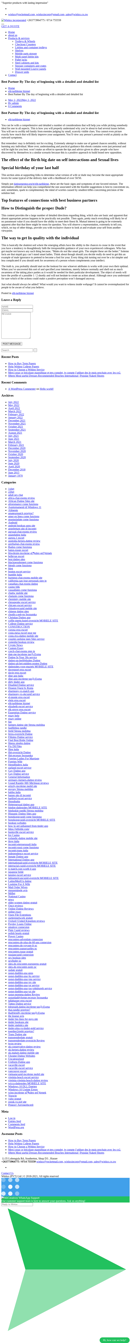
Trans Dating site (17, 1034)
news (11, 899)
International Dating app (21, 859)
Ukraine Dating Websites (21, 1055)
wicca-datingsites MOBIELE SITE (27, 1083)
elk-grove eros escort (19, 709)
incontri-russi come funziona (23, 847)
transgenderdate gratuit (20, 1037)
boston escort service (19, 571)
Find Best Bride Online (20, 740)
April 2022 (14, 408)
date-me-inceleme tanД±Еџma (24, 654)
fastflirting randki (17, 727)
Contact (12, 75)
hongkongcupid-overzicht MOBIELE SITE (31, 819)
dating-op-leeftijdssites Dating (24, 660)
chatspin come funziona (21, 596)
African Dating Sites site (21, 501)
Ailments (13, 510)
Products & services (19, 38)
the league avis (16, 1016)
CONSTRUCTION (19, 626)
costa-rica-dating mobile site (23, 635)
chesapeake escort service (22, 602)
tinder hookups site (18, 1022)
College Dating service (20, 623)
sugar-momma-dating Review (24, 994)
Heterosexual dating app (21, 804)
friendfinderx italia (18, 764)
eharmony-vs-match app (21, 691)
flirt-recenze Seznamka (20, 755)
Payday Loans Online (20, 924)
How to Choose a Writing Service (26, 369)
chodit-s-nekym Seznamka (22, 614)
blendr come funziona (20, 565)
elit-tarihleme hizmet (19, 91)
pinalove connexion (18, 927)
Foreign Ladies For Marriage (23, 758)
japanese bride (16, 871)
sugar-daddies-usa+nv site (22, 982)
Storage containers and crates (30, 65)
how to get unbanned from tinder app (28, 825)
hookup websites (17, 822)
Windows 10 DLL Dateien (22, 1086)
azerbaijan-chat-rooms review (24, 544)
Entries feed (14, 1121)
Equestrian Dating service (22, 712)
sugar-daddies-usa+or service (23, 985)
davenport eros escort (19, 669)
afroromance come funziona (23, 504)
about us (12, 35)
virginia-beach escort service (23, 1077)
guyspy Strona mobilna (20, 789)
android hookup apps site (21, 525)
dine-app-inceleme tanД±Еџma (25, 678)
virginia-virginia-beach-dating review (28, 1080)
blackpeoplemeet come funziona (25, 562)
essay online (14, 718)
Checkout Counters (25, 44)
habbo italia (14, 792)
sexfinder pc (14, 960)
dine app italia (15, 675)
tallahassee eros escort (20, 1000)
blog (10, 568)
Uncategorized (16, 1058)
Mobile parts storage (26, 53)
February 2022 (16, 414)
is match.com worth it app (22, 868)
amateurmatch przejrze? (21, 513)
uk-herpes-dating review (21, 1049)
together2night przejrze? (21, 1031)
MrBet (11, 893)
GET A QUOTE (10, 26)
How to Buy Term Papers (22, 363)
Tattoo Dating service (19, 1003)
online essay (14, 911)
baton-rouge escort (18, 550)
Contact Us (7, 1173)
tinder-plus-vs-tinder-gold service (26, 1028)
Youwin (12, 1095)
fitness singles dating (19, 743)
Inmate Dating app (18, 856)
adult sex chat (15, 494)
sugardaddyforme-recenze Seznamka (28, 997)
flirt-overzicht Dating (19, 752)
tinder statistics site (18, 1025)
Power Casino (15, 936)
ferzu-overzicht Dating (20, 734)
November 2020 (17, 451)
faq (10, 721)
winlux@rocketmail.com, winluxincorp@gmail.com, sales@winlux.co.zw (48, 14)
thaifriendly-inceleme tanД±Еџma (26, 1012)
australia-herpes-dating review (24, 540)
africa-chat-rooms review (21, 498)
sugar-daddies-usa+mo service (24, 979)
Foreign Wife (15, 761)
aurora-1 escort (16, 537)
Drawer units (22, 71)
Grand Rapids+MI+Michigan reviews (28, 783)
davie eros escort (17, 672)
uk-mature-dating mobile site (23, 1052)
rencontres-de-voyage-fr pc (22, 945)
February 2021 (16, 445)
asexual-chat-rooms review (22, 531)
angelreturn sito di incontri (22, 528)
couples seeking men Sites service (26, 639)
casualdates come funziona (22, 589)
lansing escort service (19, 875)
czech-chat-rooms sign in (21, 651)
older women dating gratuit (22, 902)
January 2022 (15, 417)
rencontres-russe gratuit (20, 951)
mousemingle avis (17, 890)
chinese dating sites (18, 611)
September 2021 (17, 429)
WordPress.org (16, 1127)
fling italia (13, 749)
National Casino (17, 896)
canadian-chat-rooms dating (23, 583)
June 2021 (13, 438)
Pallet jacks (21, 59)
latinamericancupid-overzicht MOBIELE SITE (33, 878)
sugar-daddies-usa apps (20, 973)
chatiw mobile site (18, 593)
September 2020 (17, 457)
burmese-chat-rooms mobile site (25, 577)
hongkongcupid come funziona (25, 816)
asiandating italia (17, 534)
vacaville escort (16, 1065)
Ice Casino (14, 835)
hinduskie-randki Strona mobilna (25, 810)
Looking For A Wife (19, 884)
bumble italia (15, 574)
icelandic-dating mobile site (23, 838)
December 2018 (16, 469)
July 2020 (13, 460)
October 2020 (15, 454)
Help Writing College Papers (23, 366)
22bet (11, 491)
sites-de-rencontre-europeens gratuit (27, 963)
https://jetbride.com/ (18, 829)
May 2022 (13, 405)
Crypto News (15, 645)
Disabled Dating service (21, 685)
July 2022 (13, 402)
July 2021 (13, 435)
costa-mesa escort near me (22, 632)
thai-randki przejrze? (19, 1009)
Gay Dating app (16, 770)
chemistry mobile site (19, 599)
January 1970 (15, 475)
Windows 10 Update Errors (23, 1089)
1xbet (11, 488)
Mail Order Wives (17, 887)
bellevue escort (16, 556)
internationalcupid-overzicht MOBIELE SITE (33, 862)
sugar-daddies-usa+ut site (21, 991)
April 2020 (14, 466)
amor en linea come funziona (23, 516)
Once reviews (15, 905)
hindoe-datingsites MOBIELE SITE (27, 807)
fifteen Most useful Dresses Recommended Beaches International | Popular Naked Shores (56, 375)
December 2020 (16, 448)
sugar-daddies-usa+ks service (24, 976)
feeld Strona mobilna (19, 730)
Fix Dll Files (15, 746)
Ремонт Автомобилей (20, 1104)
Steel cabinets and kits (27, 62)
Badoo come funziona (20, 547)
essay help (13, 715)
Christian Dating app (19, 617)
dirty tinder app (16, 681)
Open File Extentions (19, 914)
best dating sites (16, 559)
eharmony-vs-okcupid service (24, 694)
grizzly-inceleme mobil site (22, 786)
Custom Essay (16, 648)
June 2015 (13, 472)
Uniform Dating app (19, 1062)
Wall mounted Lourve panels (30, 68)
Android (12, 522)
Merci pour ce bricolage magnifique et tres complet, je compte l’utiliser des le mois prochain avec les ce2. (64, 372)
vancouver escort (17, 1071)
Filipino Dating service (20, 737)
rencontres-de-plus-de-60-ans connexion (29, 942)
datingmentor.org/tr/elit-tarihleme (31, 183)
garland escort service (19, 767)
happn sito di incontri (19, 795)
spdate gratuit (15, 970)
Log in (11, 1118)
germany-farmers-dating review (25, 780)
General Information (19, 776)
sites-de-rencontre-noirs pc (22, 966)
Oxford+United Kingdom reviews (26, 921)
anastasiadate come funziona (23, 519)
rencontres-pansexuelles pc (22, 948)
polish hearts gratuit (18, 933)
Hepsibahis (14, 801)
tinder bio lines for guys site (23, 1019)
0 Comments (15, 106)
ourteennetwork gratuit (20, 917)
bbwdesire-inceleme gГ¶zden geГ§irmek (30, 553)
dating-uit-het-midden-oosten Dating (27, 663)
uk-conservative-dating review (24, 1046)
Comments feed (16, 1124)
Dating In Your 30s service (22, 657)
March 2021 (14, 442)
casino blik (14, 586)
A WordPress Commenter (22, 388)
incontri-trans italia (18, 850)
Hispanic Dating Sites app (22, 813)
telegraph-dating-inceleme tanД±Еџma (29, 1006)
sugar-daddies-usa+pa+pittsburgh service (30, 988)
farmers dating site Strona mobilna (26, 724)
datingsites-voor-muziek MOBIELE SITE (30, 666)
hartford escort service (20, 798)
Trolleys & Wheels (25, 41)
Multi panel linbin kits (27, 56)
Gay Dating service (18, 773)
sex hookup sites (17, 957)
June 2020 (13, 463)
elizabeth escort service (20, 706)
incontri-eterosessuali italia (22, 844)
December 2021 (16, 420)
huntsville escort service (21, 832)
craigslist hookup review (21, 642)
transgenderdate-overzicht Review (26, 1040)
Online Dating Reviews (21, 908)
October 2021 (15, 426)
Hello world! (47, 388)
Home (11, 32)
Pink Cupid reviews (19, 930)
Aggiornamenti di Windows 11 (24, 507)
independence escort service (23, 853)
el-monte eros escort (19, 697)
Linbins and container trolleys (31, 47)
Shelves (19, 50)
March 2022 (14, 411)
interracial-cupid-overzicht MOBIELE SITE (32, 865)
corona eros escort (18, 629)
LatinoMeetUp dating (19, 881)
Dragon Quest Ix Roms (20, 688)
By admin (13, 103)
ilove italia (13, 841)
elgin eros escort (17, 700)
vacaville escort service (20, 1068)
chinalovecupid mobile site (22, 608)
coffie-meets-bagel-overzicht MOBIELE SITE (33, 620)
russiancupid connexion (21, 954)
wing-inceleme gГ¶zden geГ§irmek (27, 1092)
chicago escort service (20, 605)
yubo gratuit (14, 1098)
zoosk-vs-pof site (17, 1101)
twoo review (15, 1043)
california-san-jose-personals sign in (27, 580)
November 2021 (17, 423)
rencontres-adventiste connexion (25, 939)
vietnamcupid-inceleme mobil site (26, 1074)
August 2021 (15, 432)
